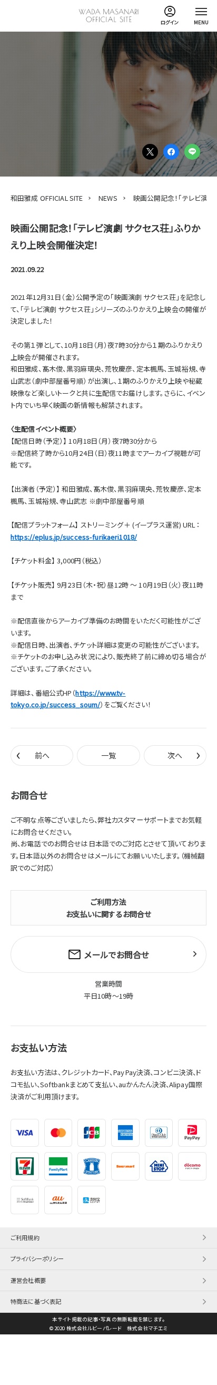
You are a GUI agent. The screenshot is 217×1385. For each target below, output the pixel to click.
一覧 (108, 755)
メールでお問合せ (116, 954)
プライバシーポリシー (37, 1258)
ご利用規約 (25, 1237)
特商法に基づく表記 (36, 1301)
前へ (33, 754)
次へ (184, 754)
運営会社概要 (28, 1280)
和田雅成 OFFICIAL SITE (47, 198)
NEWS (107, 198)
